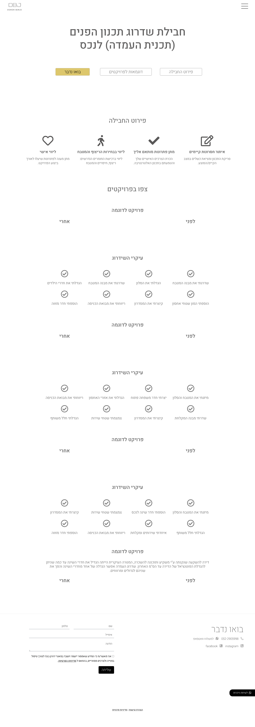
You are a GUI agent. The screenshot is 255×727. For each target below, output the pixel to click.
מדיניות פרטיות (119, 710)
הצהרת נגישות (136, 710)
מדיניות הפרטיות (67, 661)
